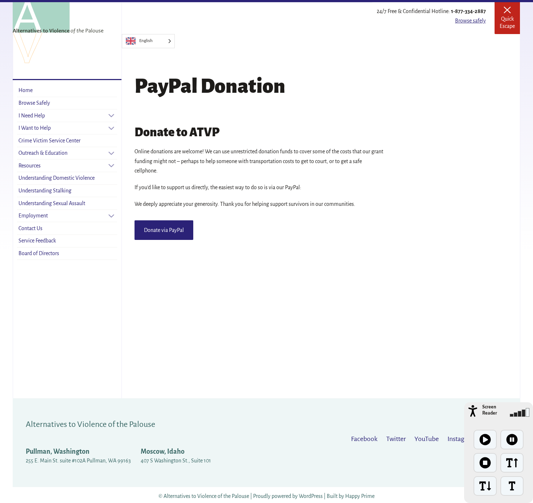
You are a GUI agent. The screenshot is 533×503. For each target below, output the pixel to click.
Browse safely (470, 21)
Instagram (461, 438)
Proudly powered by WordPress (288, 496)
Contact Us (30, 228)
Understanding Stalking (44, 191)
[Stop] (485, 463)
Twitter (396, 438)
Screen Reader (489, 410)
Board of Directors (38, 253)
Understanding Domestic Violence (56, 178)
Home (25, 90)
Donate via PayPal (164, 230)
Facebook (364, 438)
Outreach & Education (42, 153)
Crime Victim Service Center (49, 141)
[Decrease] (485, 486)
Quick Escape (510, 20)
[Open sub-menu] (111, 115)
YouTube (426, 438)
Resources (29, 166)
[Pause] (512, 439)
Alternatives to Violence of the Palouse (90, 424)
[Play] (485, 439)
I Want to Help (34, 128)
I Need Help (31, 115)
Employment (33, 216)
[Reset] (512, 486)
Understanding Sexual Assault (51, 203)
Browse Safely (34, 103)
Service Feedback (37, 241)
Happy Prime (360, 496)
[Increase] (512, 463)
